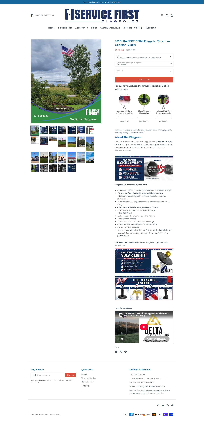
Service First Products (52, 414)
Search (84, 374)
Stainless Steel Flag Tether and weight (163, 112)
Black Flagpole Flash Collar (144, 112)
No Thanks (121, 65)
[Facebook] (158, 405)
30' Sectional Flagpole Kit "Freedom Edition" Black (139, 57)
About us (151, 28)
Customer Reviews (110, 28)
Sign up (70, 375)
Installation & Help (133, 28)
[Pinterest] (172, 405)
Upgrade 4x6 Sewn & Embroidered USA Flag (124, 113)
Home (51, 28)
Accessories (81, 28)
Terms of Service (88, 378)
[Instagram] (167, 405)
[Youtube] (163, 405)
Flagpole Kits (65, 28)
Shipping (85, 385)
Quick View (125, 100)
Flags (94, 28)
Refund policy (87, 382)
